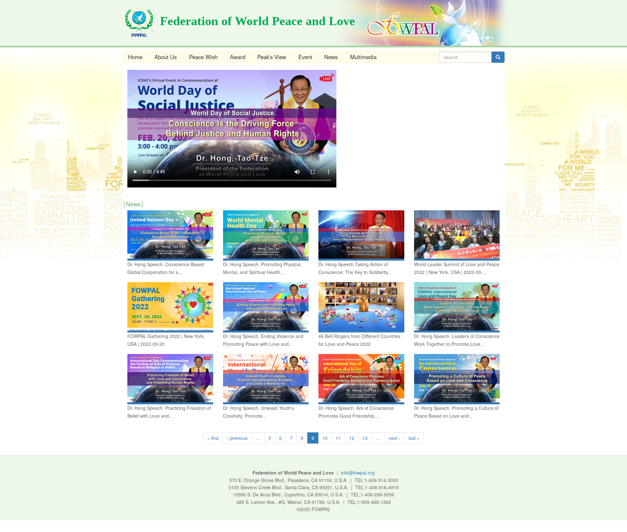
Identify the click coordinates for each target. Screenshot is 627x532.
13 (365, 438)
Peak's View (271, 57)
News (331, 57)
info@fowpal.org (358, 472)
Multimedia (363, 57)
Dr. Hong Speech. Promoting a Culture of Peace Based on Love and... (456, 412)
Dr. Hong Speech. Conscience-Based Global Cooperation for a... (165, 268)
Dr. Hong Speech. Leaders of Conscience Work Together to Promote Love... (457, 340)
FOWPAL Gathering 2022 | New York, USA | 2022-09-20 (166, 340)
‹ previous (237, 438)
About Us (165, 57)
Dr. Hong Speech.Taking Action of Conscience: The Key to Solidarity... (355, 268)
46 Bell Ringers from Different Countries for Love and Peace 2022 (359, 340)
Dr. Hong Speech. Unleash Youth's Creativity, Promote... (258, 412)
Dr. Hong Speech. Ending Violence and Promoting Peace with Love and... (263, 340)
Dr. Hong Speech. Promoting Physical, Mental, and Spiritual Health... (262, 268)
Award (237, 57)
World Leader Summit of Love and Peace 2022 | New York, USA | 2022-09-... (456, 268)
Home (135, 57)
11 (338, 438)
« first (213, 438)
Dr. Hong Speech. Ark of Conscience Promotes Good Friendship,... (356, 412)
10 (325, 438)
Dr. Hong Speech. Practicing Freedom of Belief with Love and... (169, 412)
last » (414, 438)
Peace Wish (203, 57)
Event (305, 57)
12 (351, 438)
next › (394, 438)
